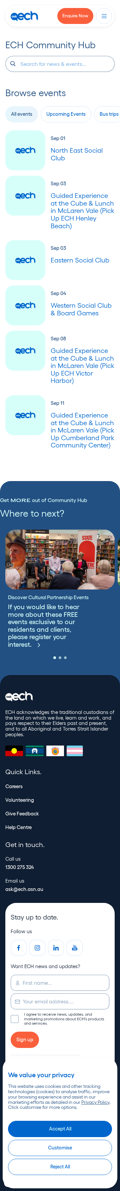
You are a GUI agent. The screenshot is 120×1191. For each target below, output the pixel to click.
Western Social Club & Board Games (81, 309)
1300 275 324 (19, 867)
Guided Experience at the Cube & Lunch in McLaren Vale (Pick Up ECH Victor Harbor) (82, 365)
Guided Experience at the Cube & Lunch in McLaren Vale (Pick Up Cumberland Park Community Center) (82, 430)
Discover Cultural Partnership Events (48, 597)
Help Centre (18, 827)
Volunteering (19, 800)
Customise (60, 1147)
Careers (14, 786)
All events (21, 114)
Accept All (60, 1128)
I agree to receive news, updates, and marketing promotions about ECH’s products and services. (57, 1018)
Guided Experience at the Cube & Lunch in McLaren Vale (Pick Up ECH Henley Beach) (82, 210)
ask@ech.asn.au (24, 889)
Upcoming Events (66, 114)
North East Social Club (77, 154)
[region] (60, 1123)
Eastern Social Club (80, 260)
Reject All (60, 1166)
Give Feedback (22, 813)
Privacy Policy (95, 1102)
